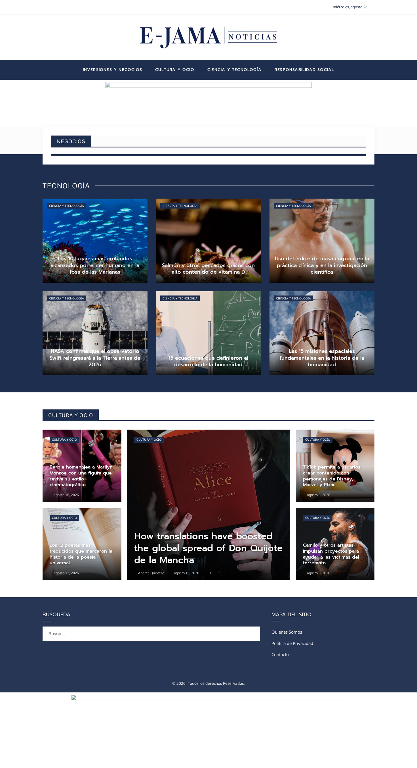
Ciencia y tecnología (66, 206)
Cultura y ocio (64, 440)
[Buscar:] (151, 630)
